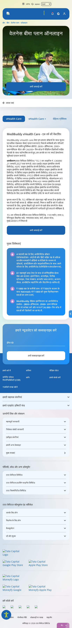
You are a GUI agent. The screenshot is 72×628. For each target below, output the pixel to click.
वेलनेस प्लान (15, 22)
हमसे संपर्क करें (54, 377)
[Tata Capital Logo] (13, 553)
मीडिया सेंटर (54, 370)
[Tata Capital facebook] (5, 607)
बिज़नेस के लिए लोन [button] (13, 520)
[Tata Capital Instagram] (21, 607)
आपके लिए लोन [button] (12, 512)
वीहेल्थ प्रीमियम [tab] (59, 118)
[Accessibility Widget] (6, 615)
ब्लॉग (28, 377)
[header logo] (16, 14)
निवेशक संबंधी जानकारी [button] (15, 429)
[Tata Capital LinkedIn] (37, 607)
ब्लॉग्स (28, 4)
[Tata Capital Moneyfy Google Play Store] (15, 588)
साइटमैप (49, 617)
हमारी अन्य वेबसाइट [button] (13, 445)
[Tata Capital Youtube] (29, 607)
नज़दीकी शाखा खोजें (10, 386)
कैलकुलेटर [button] (10, 528)
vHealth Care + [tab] (37, 118)
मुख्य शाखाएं (10, 452)
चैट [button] (62, 625)
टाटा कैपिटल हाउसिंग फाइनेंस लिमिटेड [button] (20, 482)
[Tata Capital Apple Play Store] (41, 563)
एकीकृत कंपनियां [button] (12, 437)
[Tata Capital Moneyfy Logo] (13, 578)
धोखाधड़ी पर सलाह (36, 617)
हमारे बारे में (7, 370)
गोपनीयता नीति (22, 617)
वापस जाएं (10, 102)
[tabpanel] (36, 223)
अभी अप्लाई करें (36, 86)
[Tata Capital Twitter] (13, 607)
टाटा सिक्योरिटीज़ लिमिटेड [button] (16, 490)
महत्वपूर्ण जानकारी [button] (12, 421)
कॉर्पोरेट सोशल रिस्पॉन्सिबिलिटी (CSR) (11, 378)
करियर (28, 370)
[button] (8, 14)
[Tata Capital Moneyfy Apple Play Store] (41, 588)
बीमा (8, 22)
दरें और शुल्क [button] (11, 536)
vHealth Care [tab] (13, 118)
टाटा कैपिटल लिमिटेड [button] (14, 474)
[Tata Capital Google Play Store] (15, 563)
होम (4, 22)
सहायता (37, 4)
